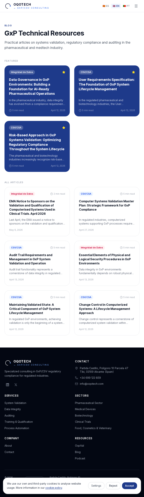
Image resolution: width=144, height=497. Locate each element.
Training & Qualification (18, 421)
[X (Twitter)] (16, 385)
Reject (113, 485)
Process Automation (16, 428)
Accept (129, 485)
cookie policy (53, 487)
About (8, 445)
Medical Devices (85, 409)
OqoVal (79, 445)
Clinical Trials (83, 421)
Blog (78, 452)
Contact (9, 452)
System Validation (15, 402)
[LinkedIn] (7, 385)
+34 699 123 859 (90, 377)
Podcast (80, 458)
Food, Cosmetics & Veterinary (93, 428)
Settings (96, 485)
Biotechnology (84, 415)
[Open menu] (136, 6)
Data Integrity (12, 409)
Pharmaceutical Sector (89, 402)
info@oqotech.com (92, 383)
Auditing (9, 415)
